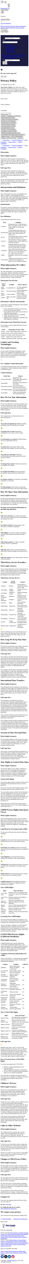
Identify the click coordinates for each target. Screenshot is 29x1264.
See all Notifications (6, 23)
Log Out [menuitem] (5, 30)
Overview (3, 116)
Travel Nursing (9, 52)
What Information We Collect (8, 117)
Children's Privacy (5, 136)
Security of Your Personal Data (8, 129)
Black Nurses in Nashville (16, 1244)
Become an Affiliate (17, 1251)
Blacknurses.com (5, 8)
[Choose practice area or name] (20, 38)
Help (24, 1251)
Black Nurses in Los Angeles (17, 1243)
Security (21, 1252)
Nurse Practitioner (10, 48)
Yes (2, 76)
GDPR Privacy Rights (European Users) (10, 133)
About (2, 1251)
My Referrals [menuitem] (22, 26)
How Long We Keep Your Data (8, 126)
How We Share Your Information (8, 122)
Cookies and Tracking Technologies (9, 119)
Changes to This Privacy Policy (8, 138)
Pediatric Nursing (10, 49)
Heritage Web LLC (12, 1260)
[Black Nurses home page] (9, 7)
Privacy (3, 1252)
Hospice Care (9, 45)
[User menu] (1, 25)
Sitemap (3, 1254)
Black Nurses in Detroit (17, 1241)
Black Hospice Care (15, 1232)
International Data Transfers (7, 128)
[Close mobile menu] (5, 2)
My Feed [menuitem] (3, 26)
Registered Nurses (10, 51)
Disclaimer (15, 1252)
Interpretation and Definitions (14, 116)
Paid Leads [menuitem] (12, 27)
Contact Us (20, 138)
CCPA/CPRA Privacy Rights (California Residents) (13, 134)
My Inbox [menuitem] (16, 26)
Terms (10, 1252)
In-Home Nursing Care (12, 46)
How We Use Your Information (8, 121)
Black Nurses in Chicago (16, 1240)
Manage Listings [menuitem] (5, 27)
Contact (6, 1251)
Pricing (10, 1251)
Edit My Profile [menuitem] (9, 26)
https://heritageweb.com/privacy (9, 1208)
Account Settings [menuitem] (19, 27)
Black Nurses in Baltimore (12, 1237)
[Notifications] (2, 12)
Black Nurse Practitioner (14, 1234)
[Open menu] (2, 2)
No (5, 76)
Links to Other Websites (17, 136)
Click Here (8, 1204)
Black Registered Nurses (11, 1235)
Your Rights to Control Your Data (8, 131)
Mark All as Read (5, 19)
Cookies (7, 1252)
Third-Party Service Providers (8, 124)
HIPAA (25, 1252)
